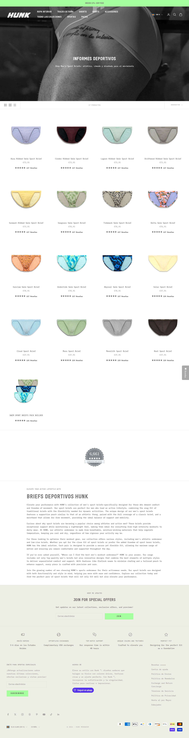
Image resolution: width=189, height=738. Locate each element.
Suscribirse (17, 693)
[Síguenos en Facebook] (8, 714)
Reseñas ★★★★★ (158, 665)
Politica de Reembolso (163, 678)
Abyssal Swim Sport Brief (117, 287)
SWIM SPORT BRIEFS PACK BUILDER (26, 415)
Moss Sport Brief (72, 351)
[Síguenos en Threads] (29, 714)
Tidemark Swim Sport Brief (117, 223)
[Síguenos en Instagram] (22, 714)
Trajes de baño (65, 12)
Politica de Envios (161, 674)
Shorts (83, 12)
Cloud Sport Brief (26, 351)
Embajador (156, 704)
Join (119, 616)
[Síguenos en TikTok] (51, 714)
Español (34, 727)
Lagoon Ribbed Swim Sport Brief (117, 158)
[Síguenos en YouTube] (44, 714)
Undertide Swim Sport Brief (71, 287)
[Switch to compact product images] (15, 105)
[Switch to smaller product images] (10, 105)
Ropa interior (44, 12)
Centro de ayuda (159, 669)
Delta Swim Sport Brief (163, 223)
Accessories (111, 12)
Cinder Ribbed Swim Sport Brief (71, 158)
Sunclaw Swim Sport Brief (26, 287)
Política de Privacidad (163, 695)
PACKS (84, 17)
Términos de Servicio (162, 691)
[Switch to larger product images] (5, 105)
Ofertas (71, 17)
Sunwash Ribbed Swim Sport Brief (26, 223)
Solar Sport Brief (162, 287)
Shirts (95, 12)
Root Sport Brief (163, 351)
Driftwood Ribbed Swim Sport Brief (163, 158)
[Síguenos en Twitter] (15, 714)
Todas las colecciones (49, 17)
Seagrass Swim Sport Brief (72, 223)
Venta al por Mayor (161, 700)
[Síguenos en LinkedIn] (58, 714)
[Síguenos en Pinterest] (36, 714)
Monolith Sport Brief (117, 351)
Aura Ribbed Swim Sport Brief (26, 158)
